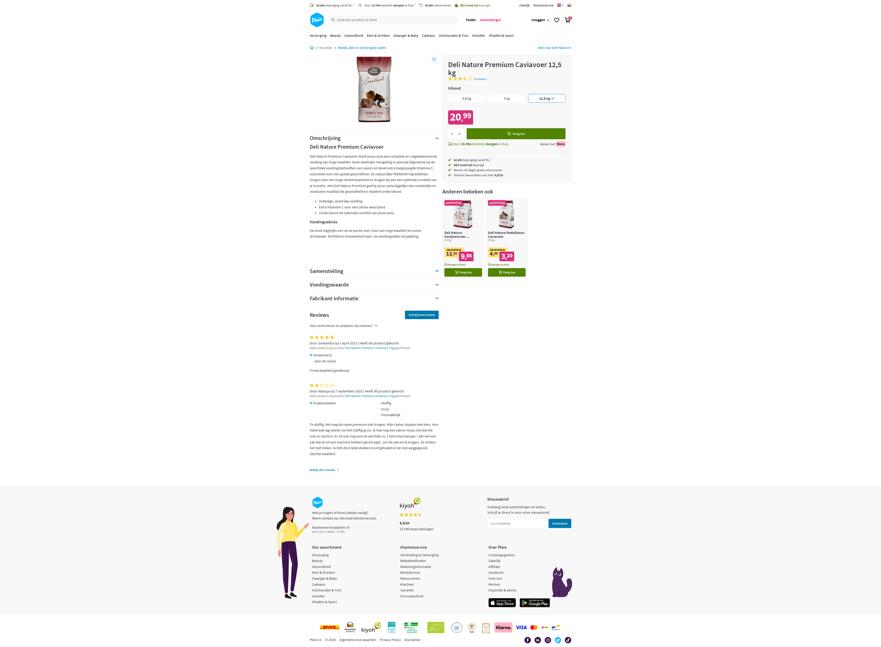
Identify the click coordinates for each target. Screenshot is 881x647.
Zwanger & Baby (405, 35)
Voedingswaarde (329, 285)
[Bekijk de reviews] (461, 78)
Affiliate (494, 566)
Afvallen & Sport (501, 35)
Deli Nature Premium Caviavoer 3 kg (369, 348)
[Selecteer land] (560, 5)
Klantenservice (543, 5)
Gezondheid (353, 35)
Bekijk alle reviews (322, 470)
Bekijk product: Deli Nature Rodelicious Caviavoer (506, 238)
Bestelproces (410, 572)
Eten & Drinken (378, 35)
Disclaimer (412, 639)
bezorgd (469, 165)
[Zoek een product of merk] (332, 20)
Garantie (407, 590)
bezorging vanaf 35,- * (335, 5)
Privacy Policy (390, 639)
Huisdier (478, 35)
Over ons (495, 578)
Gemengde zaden (373, 47)
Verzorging (318, 35)
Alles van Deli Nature (554, 47)
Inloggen (538, 19)
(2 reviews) (480, 79)
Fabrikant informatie (334, 298)
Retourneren (410, 578)
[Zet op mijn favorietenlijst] (434, 59)
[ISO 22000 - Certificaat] (457, 627)
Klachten (407, 584)
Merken (494, 584)
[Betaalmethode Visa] (521, 627)
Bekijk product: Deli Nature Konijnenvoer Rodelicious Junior (463, 238)
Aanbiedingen (490, 19)
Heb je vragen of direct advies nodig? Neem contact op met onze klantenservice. (344, 515)
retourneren (438, 5)
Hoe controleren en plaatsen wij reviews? (341, 325)
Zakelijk (524, 5)
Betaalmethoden (413, 560)
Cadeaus (428, 35)
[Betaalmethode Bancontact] (556, 627)
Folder (471, 19)
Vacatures (496, 572)
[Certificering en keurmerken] (436, 627)
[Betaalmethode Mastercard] (534, 627)
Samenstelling (326, 271)
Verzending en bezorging (419, 555)
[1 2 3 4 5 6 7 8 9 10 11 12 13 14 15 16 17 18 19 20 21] (456, 133)
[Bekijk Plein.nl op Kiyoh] (371, 627)
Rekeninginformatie (415, 566)
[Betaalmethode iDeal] (544, 627)
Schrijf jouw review (422, 315)
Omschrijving (325, 138)
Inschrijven (560, 523)
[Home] (312, 47)
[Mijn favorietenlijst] (556, 20)
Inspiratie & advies (502, 590)
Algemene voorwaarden (358, 639)
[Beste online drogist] (471, 627)
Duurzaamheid (411, 596)
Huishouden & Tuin (453, 35)
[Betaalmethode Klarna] (503, 627)
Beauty (335, 35)
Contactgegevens (501, 555)
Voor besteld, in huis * (390, 5)
